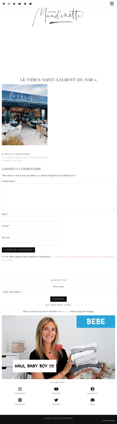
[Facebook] (25, 3)
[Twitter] (4, 3)
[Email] (30, 3)
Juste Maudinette (62, 418)
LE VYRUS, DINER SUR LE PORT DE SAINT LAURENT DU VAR (25, 157)
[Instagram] (9, 3)
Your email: (58, 286)
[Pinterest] (14, 3)
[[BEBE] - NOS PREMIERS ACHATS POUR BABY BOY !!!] (58, 347)
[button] (113, 3)
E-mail (6, 225)
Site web (6, 237)
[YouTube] (19, 3)
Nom (5, 214)
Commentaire (9, 180)
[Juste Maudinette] (58, 20)
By (109, 421)
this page (66, 311)
